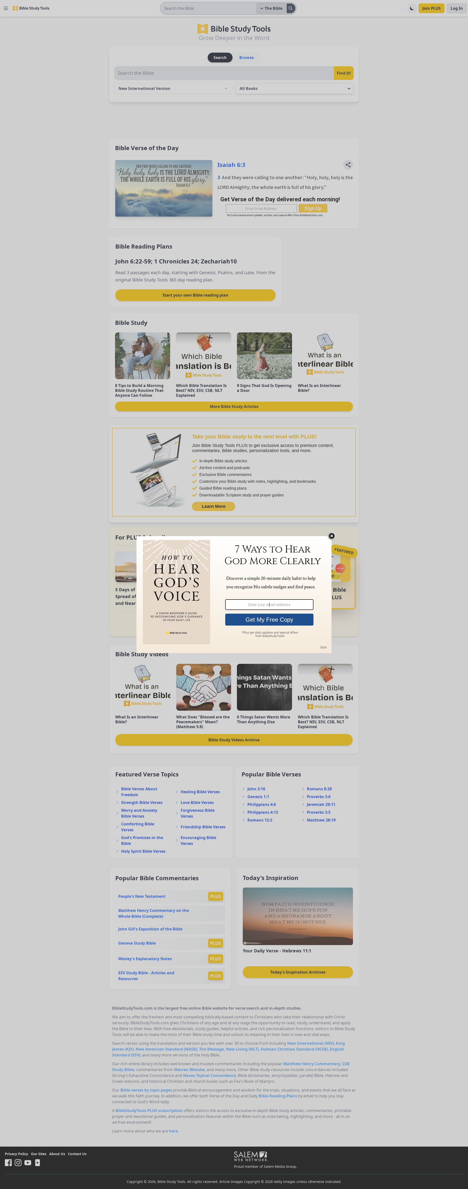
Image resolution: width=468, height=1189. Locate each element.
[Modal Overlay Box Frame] (234, 594)
